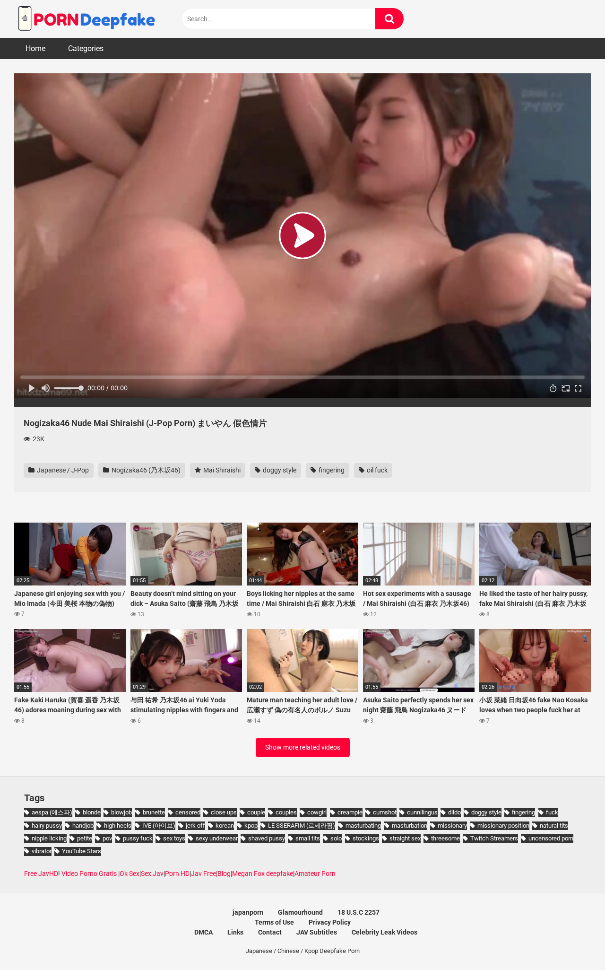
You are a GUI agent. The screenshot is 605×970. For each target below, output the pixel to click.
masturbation (409, 825)
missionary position (503, 825)
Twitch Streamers (494, 838)
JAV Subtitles (316, 932)
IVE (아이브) (158, 825)
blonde (92, 812)
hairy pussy (47, 825)
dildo (454, 812)
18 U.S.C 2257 (358, 912)
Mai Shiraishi (221, 470)
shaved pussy (266, 838)
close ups (224, 812)
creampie (350, 812)
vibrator (42, 851)
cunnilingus (422, 812)
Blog (224, 873)
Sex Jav (152, 873)
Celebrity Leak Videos (384, 932)
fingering (331, 470)
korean (225, 825)
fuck (552, 812)
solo (336, 838)
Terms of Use (274, 922)
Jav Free (203, 873)
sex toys (174, 838)
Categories (86, 48)
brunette (154, 812)
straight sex (405, 838)
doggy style (278, 470)
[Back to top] (573, 941)
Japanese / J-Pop (62, 470)
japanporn (248, 912)
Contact (270, 932)
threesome (445, 838)
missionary (452, 825)
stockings (366, 838)
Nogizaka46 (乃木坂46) (145, 470)
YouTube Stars (81, 851)
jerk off (195, 825)
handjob (83, 825)
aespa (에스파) (52, 812)
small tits (307, 838)
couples (286, 812)
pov (107, 838)
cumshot (385, 812)
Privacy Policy (330, 922)
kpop (251, 825)
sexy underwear (217, 838)
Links (235, 932)
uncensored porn (550, 838)
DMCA (203, 932)
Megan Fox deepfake (262, 873)
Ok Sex (129, 873)
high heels (117, 825)
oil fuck (376, 470)
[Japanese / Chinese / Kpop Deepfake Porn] (85, 19)
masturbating (363, 825)
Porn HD (177, 873)
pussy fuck (138, 838)
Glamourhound (300, 912)
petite (84, 838)
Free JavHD (41, 873)
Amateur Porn (315, 873)
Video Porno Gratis (89, 873)
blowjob (121, 812)
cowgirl (317, 812)
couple (256, 812)
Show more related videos (302, 747)
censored (187, 812)
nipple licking (49, 838)
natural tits (554, 825)
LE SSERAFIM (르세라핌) (301, 825)
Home (35, 48)
